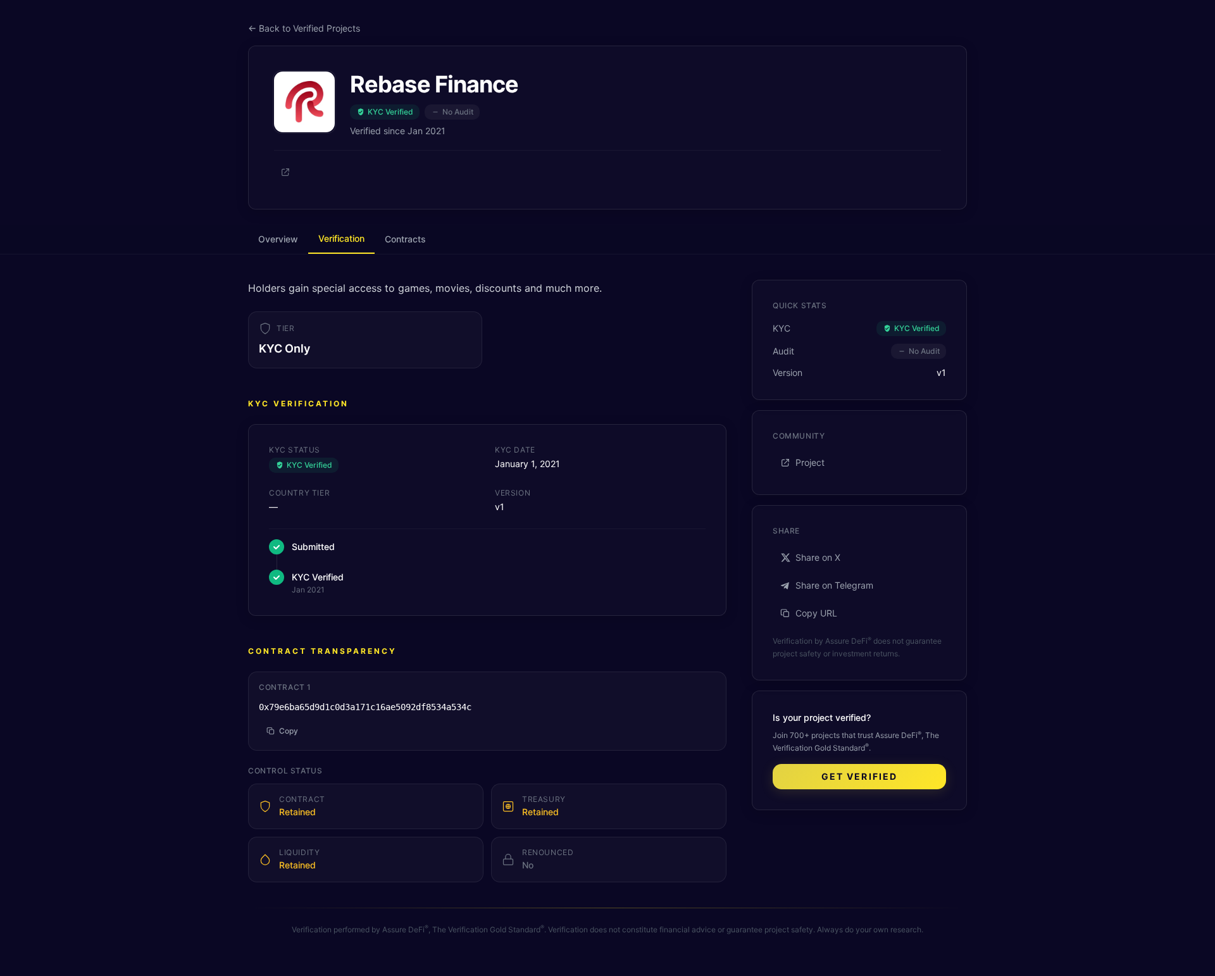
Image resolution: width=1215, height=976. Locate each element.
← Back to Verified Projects (304, 28)
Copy (288, 730)
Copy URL (816, 613)
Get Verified (859, 776)
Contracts (405, 239)
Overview (278, 239)
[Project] (285, 172)
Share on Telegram (834, 585)
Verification (341, 238)
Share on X (817, 557)
